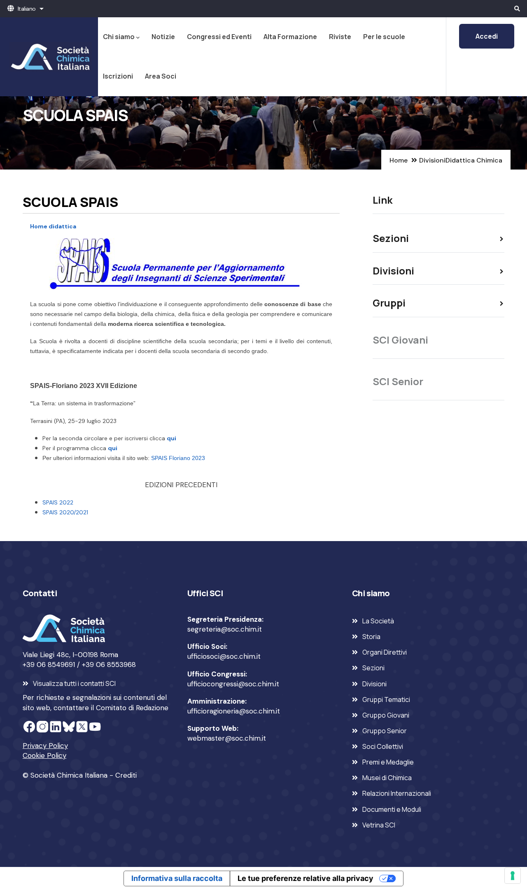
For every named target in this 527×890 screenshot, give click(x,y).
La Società (378, 620)
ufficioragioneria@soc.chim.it (233, 711)
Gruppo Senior (384, 730)
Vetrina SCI (378, 825)
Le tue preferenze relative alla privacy (305, 878)
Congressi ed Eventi (219, 36)
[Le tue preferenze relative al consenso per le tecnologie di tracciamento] (512, 875)
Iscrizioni (118, 76)
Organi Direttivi (384, 652)
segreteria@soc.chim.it (224, 629)
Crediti (126, 775)
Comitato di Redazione (132, 707)
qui (171, 438)
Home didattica (53, 226)
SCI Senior (398, 381)
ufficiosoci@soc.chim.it (224, 656)
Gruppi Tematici (386, 699)
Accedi (487, 36)
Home (398, 160)
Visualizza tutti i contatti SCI (74, 683)
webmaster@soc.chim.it (226, 738)
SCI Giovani (400, 339)
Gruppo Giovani (385, 715)
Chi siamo (119, 36)
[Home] (49, 56)
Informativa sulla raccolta (176, 878)
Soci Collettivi (382, 746)
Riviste (340, 36)
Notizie (163, 36)
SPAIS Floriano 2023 (178, 458)
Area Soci (160, 76)
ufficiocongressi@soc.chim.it (233, 683)
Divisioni (432, 160)
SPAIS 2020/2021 (65, 512)
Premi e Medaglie (388, 762)
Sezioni (373, 667)
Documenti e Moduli (391, 809)
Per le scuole (384, 36)
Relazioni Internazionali (396, 793)
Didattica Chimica (473, 160)
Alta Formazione (290, 36)
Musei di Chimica (387, 777)
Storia (371, 636)
